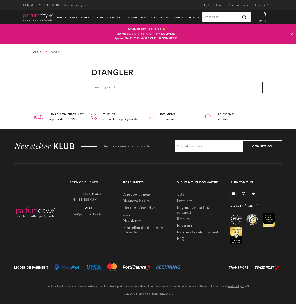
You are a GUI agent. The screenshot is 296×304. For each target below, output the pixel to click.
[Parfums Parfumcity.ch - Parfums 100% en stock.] (38, 17)
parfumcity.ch (236, 286)
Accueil (37, 52)
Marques (180, 17)
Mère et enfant (161, 17)
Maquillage (114, 17)
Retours (183, 219)
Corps (85, 17)
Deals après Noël (136, 17)
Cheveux (97, 17)
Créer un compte (238, 5)
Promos (194, 17)
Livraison (184, 201)
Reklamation (187, 226)
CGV (181, 194)
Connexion (262, 146)
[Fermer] (291, 34)
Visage (73, 17)
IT (271, 5)
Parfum (61, 17)
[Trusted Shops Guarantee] (254, 219)
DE (255, 5)
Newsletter (132, 221)
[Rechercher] (244, 17)
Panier (264, 21)
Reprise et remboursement (197, 232)
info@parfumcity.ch (74, 5)
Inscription (214, 5)
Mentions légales (136, 201)
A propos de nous (136, 194)
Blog (126, 214)
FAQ (180, 239)
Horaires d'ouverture (139, 208)
